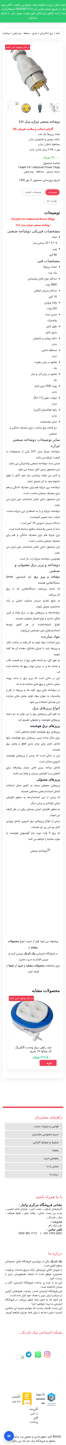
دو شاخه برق (49, 428)
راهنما (55, 1150)
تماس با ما (53, 1166)
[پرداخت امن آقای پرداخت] (33, 1415)
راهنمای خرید (51, 1158)
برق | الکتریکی (46, 33)
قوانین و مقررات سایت (46, 1126)
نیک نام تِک (56, 1261)
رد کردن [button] (33, 17)
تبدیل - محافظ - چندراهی (25, 33)
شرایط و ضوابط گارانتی (46, 1142)
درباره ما (54, 1174)
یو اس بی (49, 827)
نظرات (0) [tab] (52, 201)
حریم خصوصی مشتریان (45, 1134)
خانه (58, 33)
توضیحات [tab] (52, 192)
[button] (12, 51)
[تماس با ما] (9, 1436)
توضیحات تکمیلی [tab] (33, 192)
